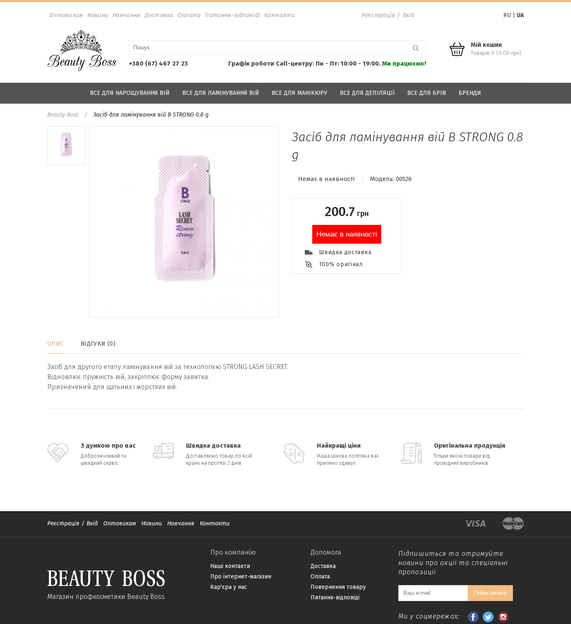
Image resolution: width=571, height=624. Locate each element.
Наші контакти (230, 566)
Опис (55, 343)
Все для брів (426, 93)
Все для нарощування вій (130, 93)
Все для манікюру (299, 93)
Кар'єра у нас (228, 587)
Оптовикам (66, 15)
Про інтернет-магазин (240, 576)
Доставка (159, 15)
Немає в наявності (346, 234)
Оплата (189, 15)
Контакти (279, 15)
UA (520, 15)
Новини (98, 15)
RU (507, 15)
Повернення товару (338, 587)
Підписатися (490, 593)
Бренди (470, 93)
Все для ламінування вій (220, 93)
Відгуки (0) (98, 343)
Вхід (409, 15)
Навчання (126, 15)
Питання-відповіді (232, 15)
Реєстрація (378, 15)
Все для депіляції (367, 93)
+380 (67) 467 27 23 (158, 63)
